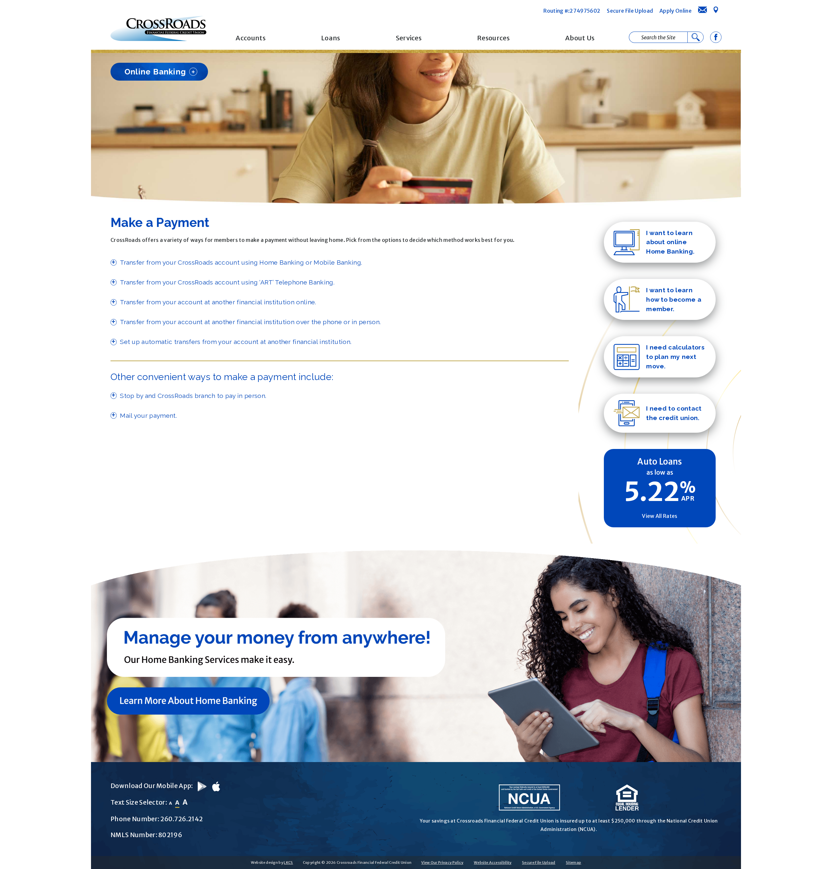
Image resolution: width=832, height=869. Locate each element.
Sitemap (573, 862)
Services (409, 38)
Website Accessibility (493, 862)
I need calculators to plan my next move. (675, 357)
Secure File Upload (630, 10)
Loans (330, 38)
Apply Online (675, 10)
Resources (493, 38)
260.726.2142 (181, 819)
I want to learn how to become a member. (673, 299)
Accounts (251, 38)
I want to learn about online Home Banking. (670, 242)
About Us (580, 38)
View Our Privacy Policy (442, 862)
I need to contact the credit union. (673, 413)
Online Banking (155, 72)
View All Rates (659, 516)
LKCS (288, 862)
